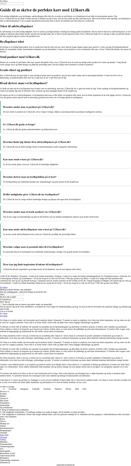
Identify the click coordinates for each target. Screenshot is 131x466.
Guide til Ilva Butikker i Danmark (13, 276)
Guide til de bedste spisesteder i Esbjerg (45, 276)
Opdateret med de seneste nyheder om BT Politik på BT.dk (62, 281)
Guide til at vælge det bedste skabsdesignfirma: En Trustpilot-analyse (90, 276)
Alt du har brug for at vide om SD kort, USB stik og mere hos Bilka (60, 278)
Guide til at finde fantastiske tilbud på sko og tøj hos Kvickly (37, 283)
